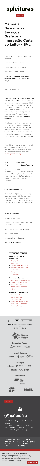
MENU (20, 15)
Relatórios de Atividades (19, 265)
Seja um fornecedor (18, 289)
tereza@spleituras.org (13, 154)
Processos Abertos (17, 284)
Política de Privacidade (15, 460)
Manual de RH (16, 295)
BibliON (7, 444)
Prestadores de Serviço (19, 282)
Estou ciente (32, 462)
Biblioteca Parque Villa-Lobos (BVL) (21, 441)
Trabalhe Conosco (17, 306)
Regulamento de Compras (20, 280)
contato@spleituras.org (18, 430)
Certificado (15, 261)
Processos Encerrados (19, 286)
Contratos (14, 263)
